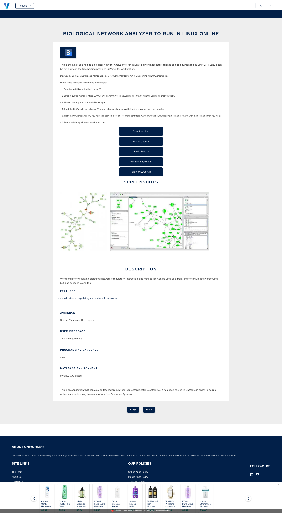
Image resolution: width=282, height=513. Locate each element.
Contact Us (17, 482)
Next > (149, 409)
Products (22, 6)
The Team (17, 472)
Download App (141, 131)
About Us (16, 477)
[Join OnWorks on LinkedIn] (252, 474)
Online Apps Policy (138, 472)
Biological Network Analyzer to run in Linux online (141, 33)
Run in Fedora (141, 151)
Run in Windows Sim (141, 161)
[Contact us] (257, 474)
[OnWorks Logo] (6, 5)
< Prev (133, 409)
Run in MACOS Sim (141, 171)
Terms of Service (137, 482)
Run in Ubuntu (141, 141)
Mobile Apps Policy (138, 477)
